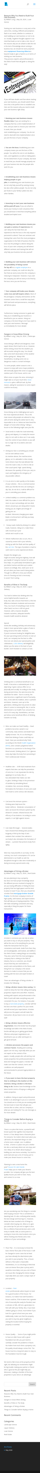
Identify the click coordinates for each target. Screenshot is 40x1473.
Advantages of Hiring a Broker (16, 871)
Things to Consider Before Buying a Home (18, 1120)
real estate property (17, 1004)
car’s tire (11, 547)
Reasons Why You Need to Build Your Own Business (19, 16)
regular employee (22, 267)
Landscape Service (10, 1425)
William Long (10, 19)
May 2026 (9, 1450)
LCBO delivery (18, 643)
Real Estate (32, 873)
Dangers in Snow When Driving (17, 334)
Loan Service (8, 1431)
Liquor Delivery (9, 1428)
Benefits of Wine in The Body (16, 584)
